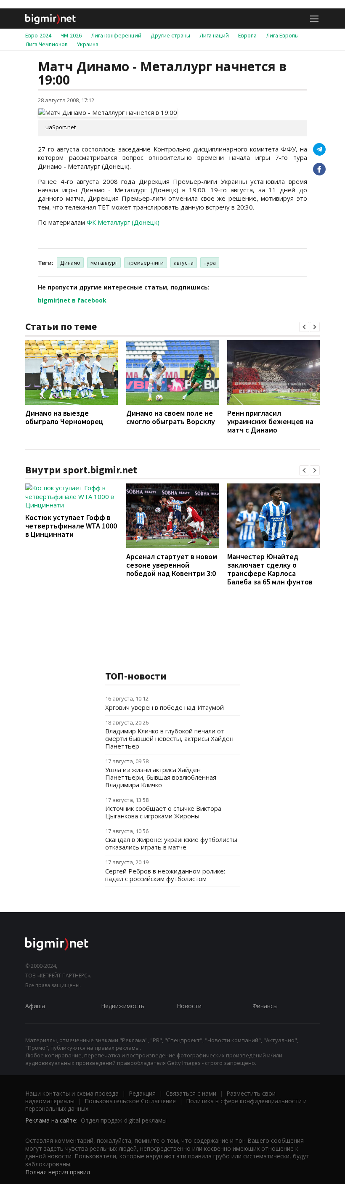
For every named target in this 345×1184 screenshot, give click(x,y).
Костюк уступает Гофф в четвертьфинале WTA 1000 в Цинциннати (71, 525)
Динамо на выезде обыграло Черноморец (64, 417)
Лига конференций (116, 35)
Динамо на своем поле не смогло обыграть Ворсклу (170, 417)
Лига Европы (282, 35)
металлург (103, 262)
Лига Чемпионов (46, 44)
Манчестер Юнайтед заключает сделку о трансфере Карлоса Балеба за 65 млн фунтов (270, 569)
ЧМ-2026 (71, 35)
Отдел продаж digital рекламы (124, 1120)
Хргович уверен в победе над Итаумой (164, 707)
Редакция (142, 1093)
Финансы (265, 1006)
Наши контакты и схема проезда (72, 1093)
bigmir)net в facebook (72, 300)
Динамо (70, 262)
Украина (87, 44)
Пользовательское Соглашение (130, 1101)
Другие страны (170, 35)
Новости (189, 1006)
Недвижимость (122, 1006)
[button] (304, 327)
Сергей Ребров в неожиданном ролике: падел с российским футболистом (165, 875)
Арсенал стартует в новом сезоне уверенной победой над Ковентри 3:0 (171, 565)
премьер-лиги (145, 262)
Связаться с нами (191, 1093)
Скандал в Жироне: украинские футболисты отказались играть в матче (171, 843)
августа (184, 262)
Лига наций (214, 35)
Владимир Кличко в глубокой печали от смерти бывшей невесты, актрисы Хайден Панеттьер (169, 738)
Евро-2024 (38, 35)
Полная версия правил (57, 1172)
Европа (247, 35)
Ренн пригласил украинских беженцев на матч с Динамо (270, 421)
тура (210, 262)
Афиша (35, 1006)
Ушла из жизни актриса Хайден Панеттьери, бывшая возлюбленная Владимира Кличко (160, 777)
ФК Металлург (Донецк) (123, 222)
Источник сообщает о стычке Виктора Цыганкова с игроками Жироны (163, 812)
